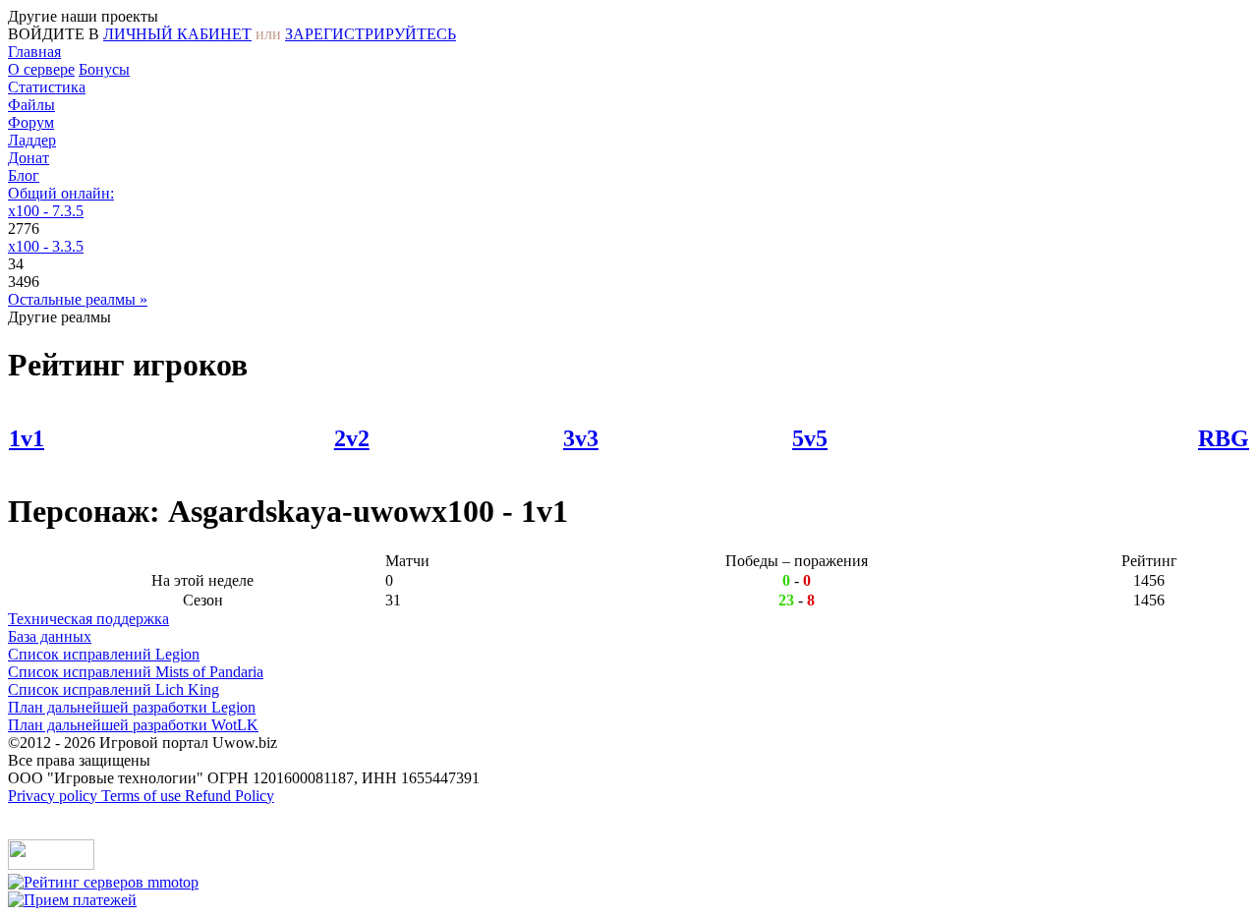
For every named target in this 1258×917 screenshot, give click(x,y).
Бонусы (104, 69)
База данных (49, 636)
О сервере (41, 69)
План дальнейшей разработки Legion (132, 707)
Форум (31, 122)
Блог (23, 175)
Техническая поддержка (88, 618)
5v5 (810, 438)
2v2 (352, 438)
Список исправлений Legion (104, 654)
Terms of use (143, 795)
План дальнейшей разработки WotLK (133, 724)
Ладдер (32, 140)
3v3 (581, 438)
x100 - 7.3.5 (46, 210)
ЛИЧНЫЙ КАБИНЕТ (177, 34)
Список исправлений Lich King (113, 689)
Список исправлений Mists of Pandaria (135, 671)
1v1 (26, 438)
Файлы (31, 104)
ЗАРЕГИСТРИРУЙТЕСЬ (370, 34)
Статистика (47, 87)
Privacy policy (54, 795)
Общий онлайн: (61, 193)
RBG (1223, 438)
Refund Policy (229, 795)
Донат (28, 157)
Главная (34, 51)
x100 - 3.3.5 (46, 246)
